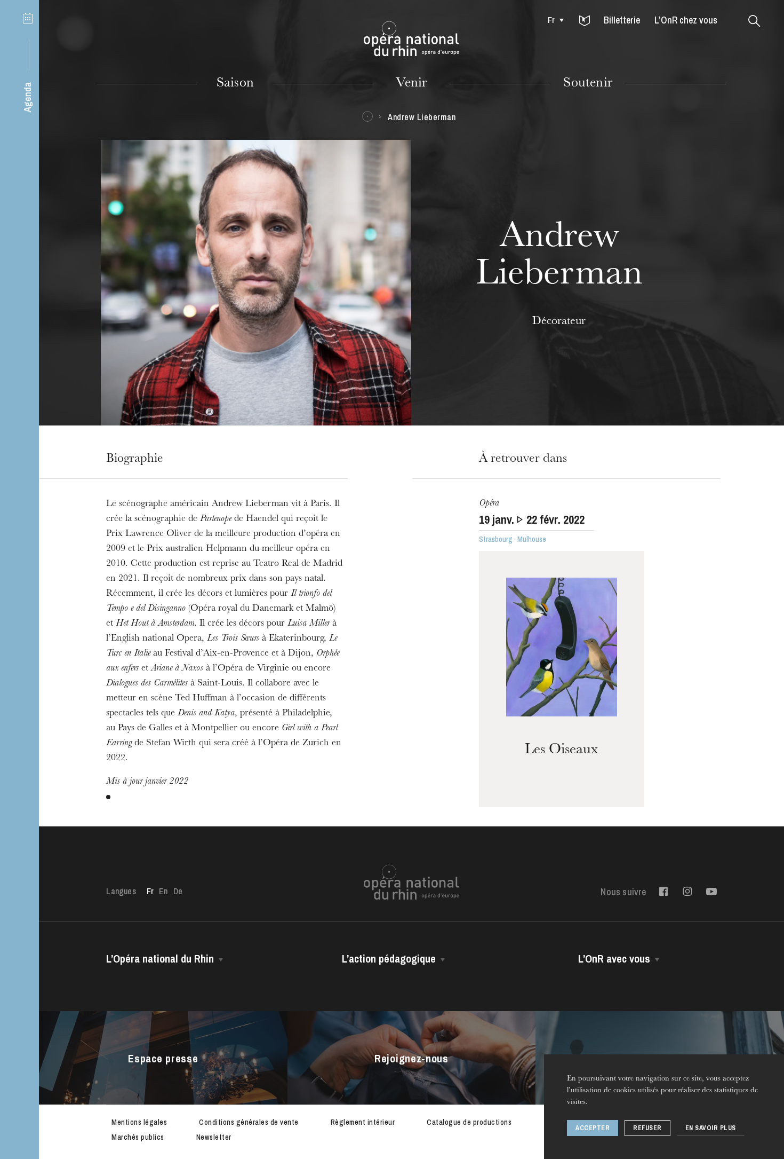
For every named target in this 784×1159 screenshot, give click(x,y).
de (177, 891)
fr (551, 20)
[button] (584, 21)
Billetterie (622, 20)
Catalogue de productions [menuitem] (469, 1122)
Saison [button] (235, 84)
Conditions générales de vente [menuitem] (249, 1122)
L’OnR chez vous (685, 20)
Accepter (592, 1128)
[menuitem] (552, 19)
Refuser (647, 1128)
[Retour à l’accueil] (411, 39)
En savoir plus (710, 1128)
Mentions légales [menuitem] (139, 1122)
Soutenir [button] (587, 84)
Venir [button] (411, 84)
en (163, 891)
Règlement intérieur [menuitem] (363, 1122)
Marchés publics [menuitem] (137, 1137)
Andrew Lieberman (421, 117)
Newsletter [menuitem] (213, 1137)
